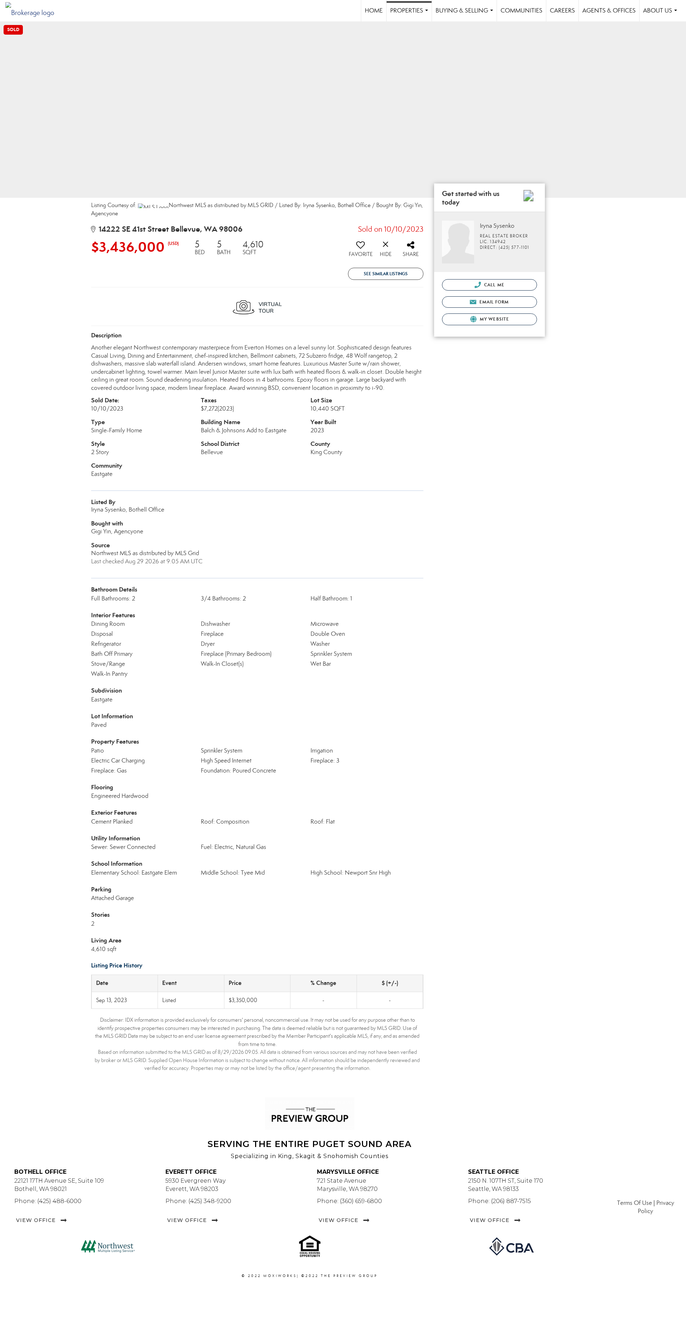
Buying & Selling (466, 14)
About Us (661, 14)
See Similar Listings (386, 273)
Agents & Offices (609, 10)
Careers (562, 10)
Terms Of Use (634, 1203)
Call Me (493, 284)
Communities (521, 10)
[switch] (360, 251)
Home (374, 10)
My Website (493, 319)
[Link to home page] (33, 10)
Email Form (493, 302)
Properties (410, 14)
